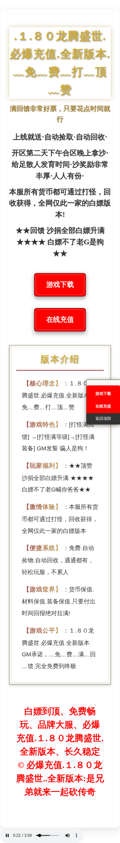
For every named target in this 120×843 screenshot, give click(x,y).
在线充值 (60, 320)
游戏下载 (60, 285)
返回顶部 (103, 418)
